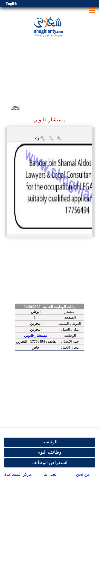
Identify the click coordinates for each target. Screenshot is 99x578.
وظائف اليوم (49, 452)
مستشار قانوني (35, 335)
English (11, 4)
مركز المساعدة (18, 474)
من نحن (83, 474)
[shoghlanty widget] (15, 108)
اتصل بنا (50, 474)
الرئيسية (49, 441)
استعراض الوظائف (49, 462)
